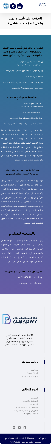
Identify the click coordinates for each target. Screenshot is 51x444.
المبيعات (34, 405)
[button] (20, 6)
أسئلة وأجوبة (32, 374)
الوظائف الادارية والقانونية (27, 408)
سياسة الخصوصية (30, 377)
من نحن (34, 370)
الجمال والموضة (31, 414)
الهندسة (34, 398)
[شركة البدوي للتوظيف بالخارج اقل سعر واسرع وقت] (42, 4)
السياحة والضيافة (30, 401)
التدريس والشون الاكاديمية (26, 411)
